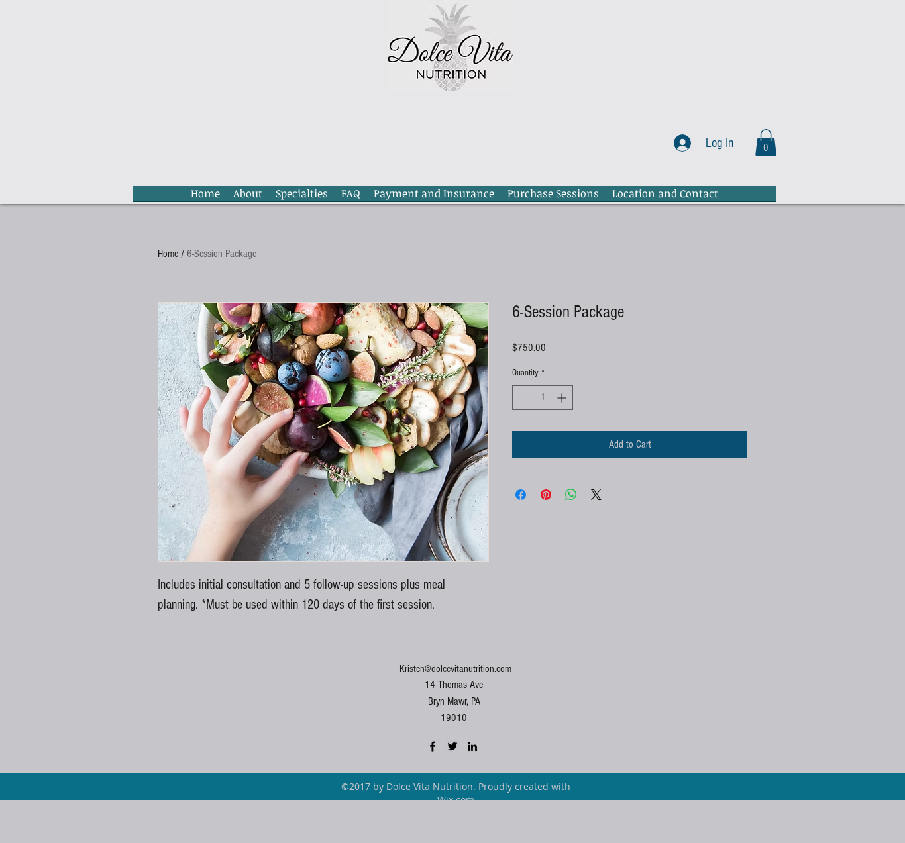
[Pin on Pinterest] (546, 495)
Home (168, 254)
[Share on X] (596, 495)
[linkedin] (472, 746)
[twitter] (452, 746)
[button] (766, 142)
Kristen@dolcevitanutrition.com (455, 669)
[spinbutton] (543, 397)
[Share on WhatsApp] (571, 495)
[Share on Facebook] (521, 495)
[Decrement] (522, 397)
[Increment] (563, 397)
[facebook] (432, 746)
